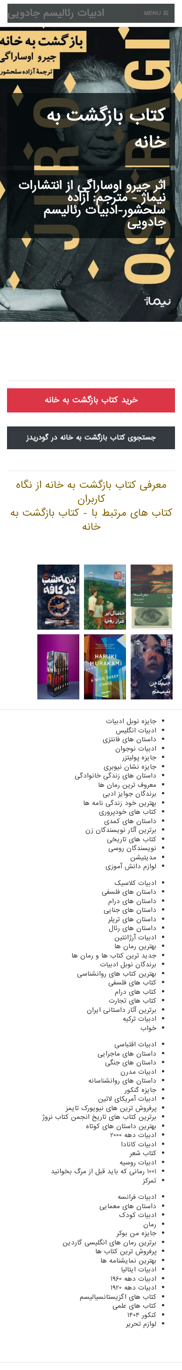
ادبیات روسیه (137, 1162)
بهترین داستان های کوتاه (121, 1126)
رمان (149, 1224)
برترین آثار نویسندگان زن (120, 830)
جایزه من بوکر (136, 1233)
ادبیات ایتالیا (138, 1269)
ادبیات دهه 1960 (133, 1279)
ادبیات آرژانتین (135, 937)
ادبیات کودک (137, 1215)
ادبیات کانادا (138, 1144)
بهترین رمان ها (135, 946)
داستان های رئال (132, 928)
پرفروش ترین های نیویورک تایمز (111, 1108)
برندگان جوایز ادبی (129, 794)
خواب (148, 1028)
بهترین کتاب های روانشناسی (116, 974)
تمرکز (149, 1181)
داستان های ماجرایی (127, 1054)
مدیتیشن (143, 857)
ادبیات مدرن (138, 1072)
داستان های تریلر (132, 919)
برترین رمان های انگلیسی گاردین (109, 1242)
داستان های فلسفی (129, 892)
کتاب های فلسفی (132, 983)
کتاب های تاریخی (131, 839)
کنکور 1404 (141, 1315)
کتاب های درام (135, 992)
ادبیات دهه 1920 (133, 1288)
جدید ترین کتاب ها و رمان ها (113, 956)
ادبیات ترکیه (139, 1019)
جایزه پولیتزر (139, 757)
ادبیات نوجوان (135, 749)
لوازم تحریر (141, 1324)
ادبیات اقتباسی (135, 1044)
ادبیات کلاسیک (135, 883)
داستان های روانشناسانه (122, 1081)
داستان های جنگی (130, 1062)
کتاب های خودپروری (127, 812)
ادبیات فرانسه (137, 1197)
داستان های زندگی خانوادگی (115, 776)
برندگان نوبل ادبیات (128, 964)
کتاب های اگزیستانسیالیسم (118, 1297)
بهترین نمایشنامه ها (128, 1261)
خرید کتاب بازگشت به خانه (91, 400)
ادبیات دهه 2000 (133, 1135)
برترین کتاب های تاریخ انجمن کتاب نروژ (99, 1117)
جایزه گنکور (140, 1090)
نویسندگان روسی (132, 848)
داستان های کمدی (130, 821)
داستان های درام (132, 901)
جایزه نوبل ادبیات (131, 721)
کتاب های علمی (134, 1306)
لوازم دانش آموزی (130, 866)
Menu (153, 13)
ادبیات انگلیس (136, 730)
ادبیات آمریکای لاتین (127, 1099)
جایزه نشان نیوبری (130, 767)
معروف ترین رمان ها (127, 785)
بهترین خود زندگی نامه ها (119, 803)
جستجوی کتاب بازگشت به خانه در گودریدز (91, 437)
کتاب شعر (143, 1153)
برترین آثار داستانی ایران (121, 1010)
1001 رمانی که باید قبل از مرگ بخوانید (103, 1171)
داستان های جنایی (130, 910)
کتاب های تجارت (132, 1001)
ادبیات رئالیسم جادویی (55, 13)
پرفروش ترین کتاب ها (125, 1251)
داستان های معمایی (127, 1206)
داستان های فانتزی (129, 739)
